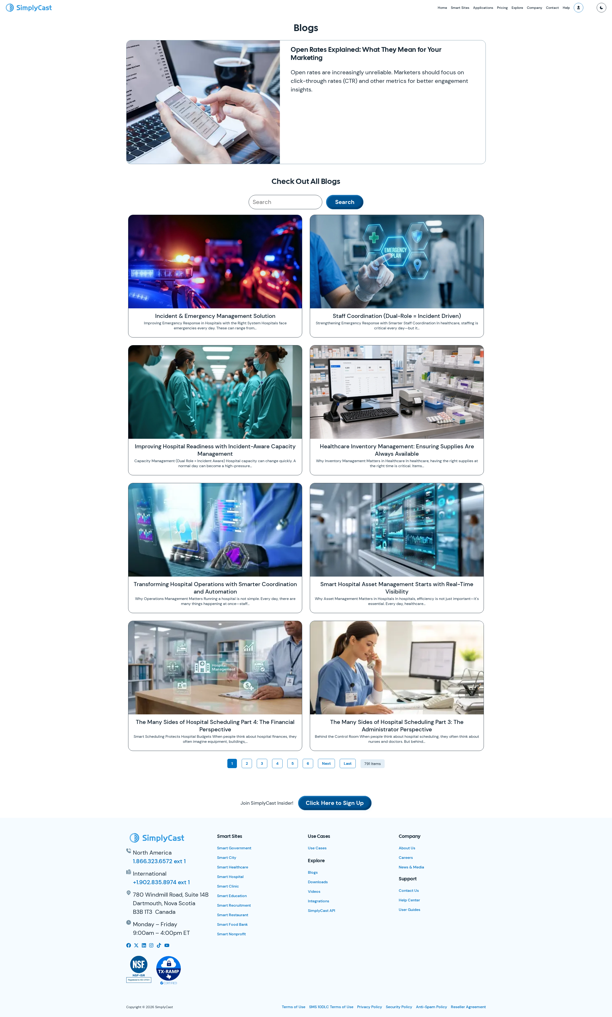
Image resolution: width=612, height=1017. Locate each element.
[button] (578, 7)
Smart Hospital (230, 876)
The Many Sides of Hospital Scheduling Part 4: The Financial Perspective (215, 725)
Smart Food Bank (232, 924)
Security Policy (399, 1006)
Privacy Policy (369, 1006)
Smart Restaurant (232, 914)
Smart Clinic (228, 886)
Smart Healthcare (232, 867)
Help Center (409, 900)
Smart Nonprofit (231, 934)
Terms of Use (293, 1006)
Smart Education (232, 895)
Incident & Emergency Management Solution (215, 316)
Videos (314, 891)
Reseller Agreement (468, 1006)
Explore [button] (517, 7)
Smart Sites (460, 7)
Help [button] (566, 7)
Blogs (313, 872)
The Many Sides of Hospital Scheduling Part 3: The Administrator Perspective (397, 725)
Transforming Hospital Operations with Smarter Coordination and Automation (215, 587)
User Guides (409, 909)
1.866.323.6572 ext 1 (159, 861)
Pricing (502, 7)
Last (348, 763)
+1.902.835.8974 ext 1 (161, 882)
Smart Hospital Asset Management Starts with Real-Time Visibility (396, 587)
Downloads (318, 881)
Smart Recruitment (234, 905)
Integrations (318, 901)
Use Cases (317, 848)
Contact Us (409, 890)
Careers (406, 857)
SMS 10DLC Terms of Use (331, 1006)
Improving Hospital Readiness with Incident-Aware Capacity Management (215, 450)
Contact (552, 7)
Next (326, 763)
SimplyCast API (321, 910)
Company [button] (534, 7)
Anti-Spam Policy (431, 1006)
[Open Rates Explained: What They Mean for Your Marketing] (203, 102)
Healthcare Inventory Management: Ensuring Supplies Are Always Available (397, 450)
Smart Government (234, 848)
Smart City (226, 857)
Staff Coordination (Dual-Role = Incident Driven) (397, 316)
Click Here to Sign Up (335, 803)
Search (345, 202)
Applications (483, 7)
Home (442, 7)
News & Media (411, 867)
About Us (407, 848)
